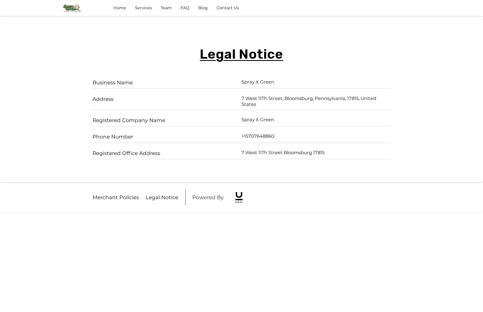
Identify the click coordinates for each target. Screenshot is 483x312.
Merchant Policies (116, 197)
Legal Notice (162, 197)
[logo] (239, 197)
